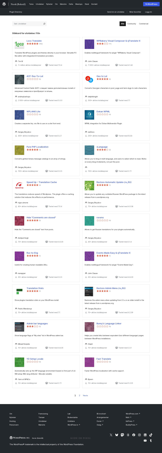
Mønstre (42, 425)
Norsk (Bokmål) (37, 438)
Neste (85, 395)
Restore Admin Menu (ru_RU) (111, 288)
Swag (100, 425)
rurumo (100, 217)
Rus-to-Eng (32, 253)
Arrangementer (103, 417)
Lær (69, 414)
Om (10, 414)
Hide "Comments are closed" (41, 217)
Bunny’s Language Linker (109, 323)
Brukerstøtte (73, 417)
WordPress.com (133, 414)
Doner (100, 421)
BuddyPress (131, 425)
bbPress (130, 421)
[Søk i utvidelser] (44, 23)
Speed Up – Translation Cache (42, 182)
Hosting (12, 421)
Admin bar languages (37, 323)
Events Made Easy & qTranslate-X (113, 253)
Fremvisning (43, 414)
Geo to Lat (102, 76)
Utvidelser (43, 421)
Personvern (14, 425)
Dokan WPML (103, 111)
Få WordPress (151, 4)
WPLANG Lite (33, 111)
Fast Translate (104, 359)
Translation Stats (35, 288)
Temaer (42, 417)
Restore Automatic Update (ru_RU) (114, 182)
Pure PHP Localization (37, 147)
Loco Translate (34, 41)
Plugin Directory (15, 12)
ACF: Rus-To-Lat (35, 76)
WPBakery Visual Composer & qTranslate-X (118, 41)
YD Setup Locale (35, 359)
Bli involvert (101, 414)
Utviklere (71, 421)
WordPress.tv (74, 425)
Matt (128, 417)
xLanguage (102, 147)
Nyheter (12, 417)
